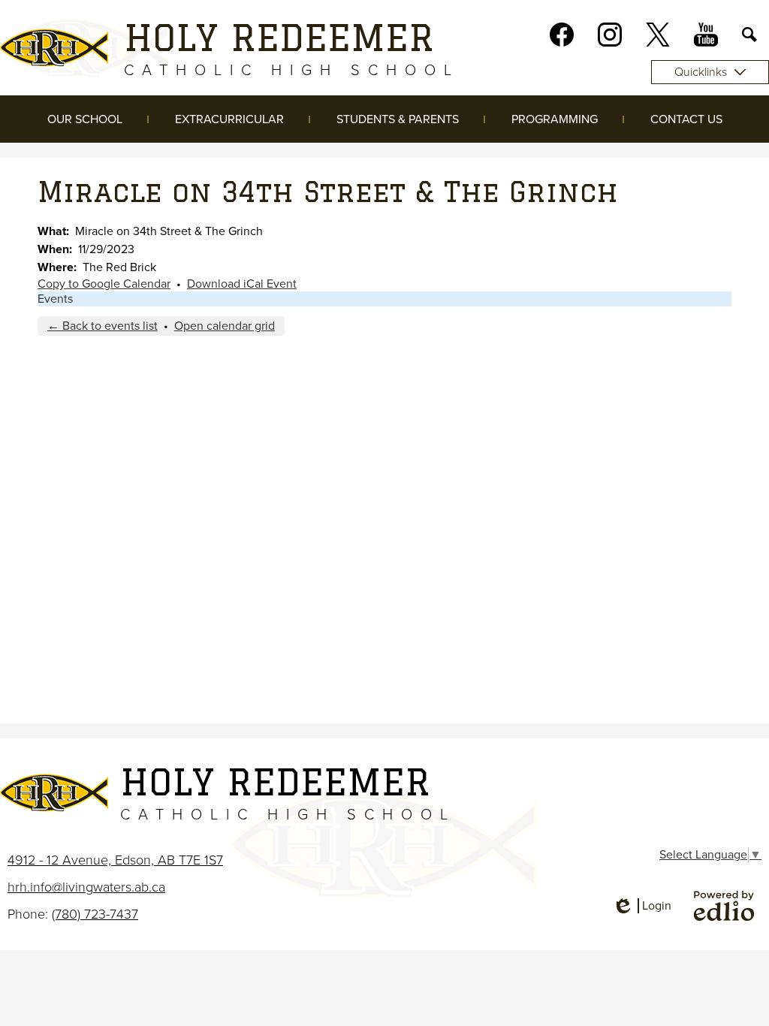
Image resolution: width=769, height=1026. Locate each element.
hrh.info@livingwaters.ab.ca (86, 887)
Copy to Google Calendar (104, 283)
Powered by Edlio (723, 906)
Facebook (562, 35)
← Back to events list (102, 325)
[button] (85, 119)
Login (641, 906)
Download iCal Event (242, 283)
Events (55, 298)
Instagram (610, 35)
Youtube (706, 35)
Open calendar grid (224, 325)
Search (749, 34)
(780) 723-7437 (95, 914)
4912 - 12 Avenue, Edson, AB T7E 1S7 (115, 860)
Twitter (658, 35)
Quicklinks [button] (700, 72)
